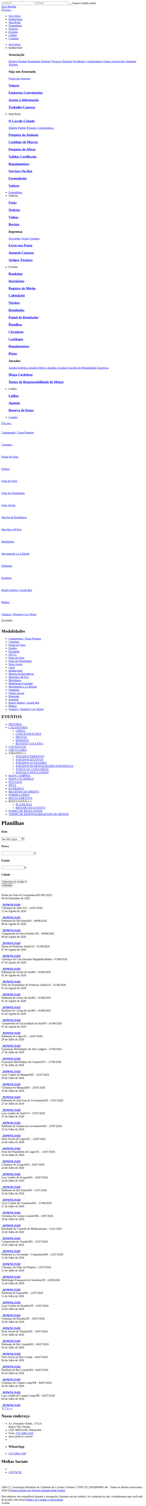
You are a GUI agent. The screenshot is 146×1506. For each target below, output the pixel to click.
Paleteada (14, 696)
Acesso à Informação (24, 100)
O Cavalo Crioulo (22, 121)
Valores (14, 85)
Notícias (13, 28)
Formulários (15, 25)
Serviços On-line (20, 171)
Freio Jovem (15, 664)
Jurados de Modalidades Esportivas (89, 367)
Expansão (14, 651)
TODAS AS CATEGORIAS (32, 769)
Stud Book (15, 22)
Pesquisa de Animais (23, 135)
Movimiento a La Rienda (23, 686)
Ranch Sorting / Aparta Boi (24, 702)
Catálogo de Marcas (23, 142)
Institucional (15, 19)
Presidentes (79, 61)
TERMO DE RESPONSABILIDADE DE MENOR (39, 814)
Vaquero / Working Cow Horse (26, 709)
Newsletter (15, 238)
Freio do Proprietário (20, 661)
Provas (21, 737)
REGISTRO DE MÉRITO (24, 791)
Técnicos (56, 61)
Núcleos (13, 64)
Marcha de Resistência (21, 673)
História (13, 61)
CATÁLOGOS (17, 746)
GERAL (20, 730)
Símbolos (131, 61)
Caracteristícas (45, 127)
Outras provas (16, 693)
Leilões (13, 35)
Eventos (13, 32)
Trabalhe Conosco (22, 107)
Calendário (17, 295)
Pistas (13, 353)
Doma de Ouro (17, 644)
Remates (22, 740)
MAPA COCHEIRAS (21, 778)
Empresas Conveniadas (26, 92)
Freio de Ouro (16, 657)
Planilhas (15, 324)
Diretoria (67, 61)
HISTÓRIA (15, 724)
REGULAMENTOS (20, 798)
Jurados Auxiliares (58, 367)
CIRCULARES (18, 749)
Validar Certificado (22, 156)
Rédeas (13, 705)
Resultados (16, 310)
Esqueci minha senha (84, 3)
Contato (13, 417)
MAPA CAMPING (20, 775)
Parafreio (14, 699)
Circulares (16, 332)
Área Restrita (8, 6)
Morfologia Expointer (21, 683)
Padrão (22, 127)
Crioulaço (14, 641)
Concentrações (28, 733)
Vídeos (13, 217)
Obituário (14, 689)
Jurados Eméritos (18, 367)
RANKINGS (16, 788)
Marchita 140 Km (18, 677)
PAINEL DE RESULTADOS (26, 810)
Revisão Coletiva (29, 743)
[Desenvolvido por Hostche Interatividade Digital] (36, 1490)
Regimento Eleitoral (39, 61)
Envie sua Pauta (20, 245)
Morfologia (15, 680)
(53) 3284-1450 (24, 1433)
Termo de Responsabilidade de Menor (36, 382)
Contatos (14, 38)
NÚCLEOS (15, 782)
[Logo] (6, 423)
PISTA (12, 785)
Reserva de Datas (21, 410)
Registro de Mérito (22, 288)
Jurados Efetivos (38, 367)
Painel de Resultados (24, 317)
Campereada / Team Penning (25, 638)
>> (11, 1408)
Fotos (13, 202)
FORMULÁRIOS (19, 794)
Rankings (16, 274)
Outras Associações (114, 61)
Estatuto (22, 61)
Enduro (13, 648)
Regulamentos (19, 164)
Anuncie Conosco (21, 253)
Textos (25, 238)
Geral (12, 667)
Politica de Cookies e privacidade (44, 1499)
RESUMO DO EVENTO (30, 807)
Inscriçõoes (16, 281)
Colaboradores (94, 61)
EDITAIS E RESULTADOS (32, 772)
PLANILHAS (24, 804)
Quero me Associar (19, 78)
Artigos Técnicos (21, 260)
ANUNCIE (15, 1472)
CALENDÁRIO (18, 727)
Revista (14, 224)
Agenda (14, 403)
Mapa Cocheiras (21, 374)
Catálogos (16, 339)
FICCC (13, 654)
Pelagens (32, 127)
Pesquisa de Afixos (22, 149)
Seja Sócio (14, 15)
